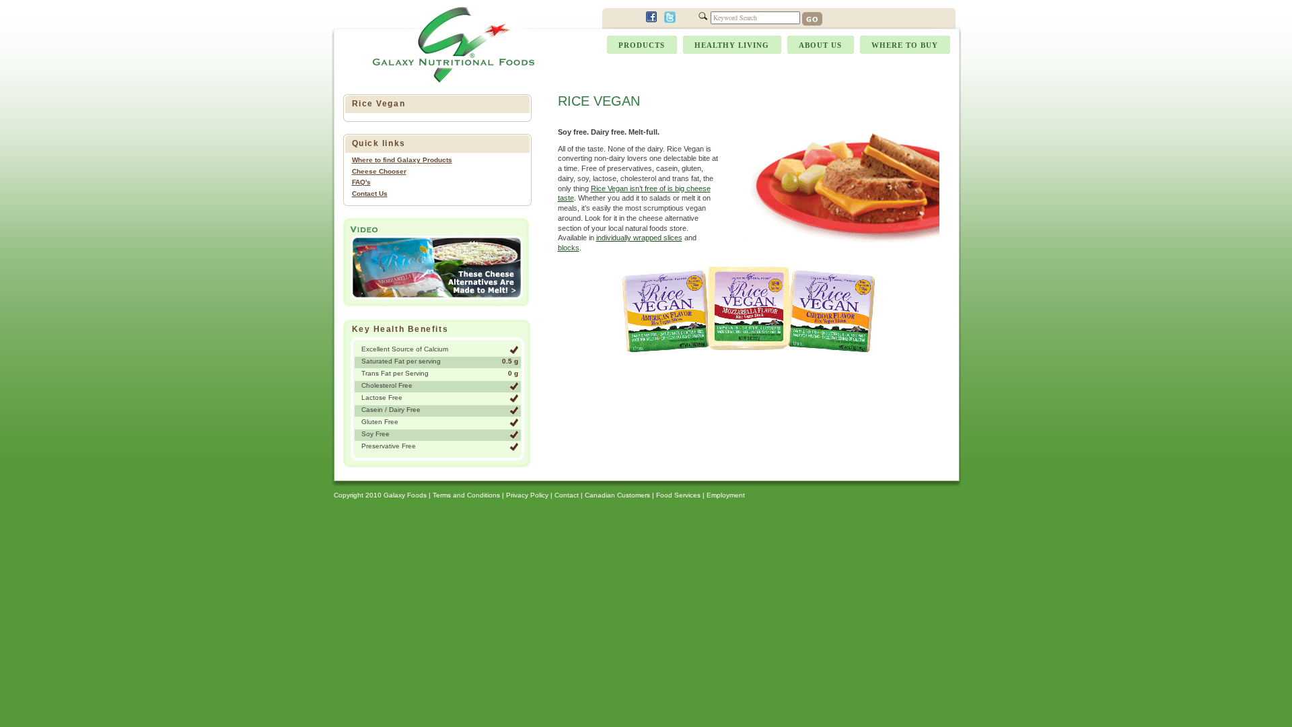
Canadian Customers (617, 495)
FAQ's (361, 182)
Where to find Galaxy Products (402, 160)
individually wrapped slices (639, 238)
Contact (566, 495)
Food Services (678, 495)
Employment (726, 495)
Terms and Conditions (466, 495)
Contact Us (370, 193)
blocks (568, 248)
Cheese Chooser (379, 171)
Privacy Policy (527, 495)
